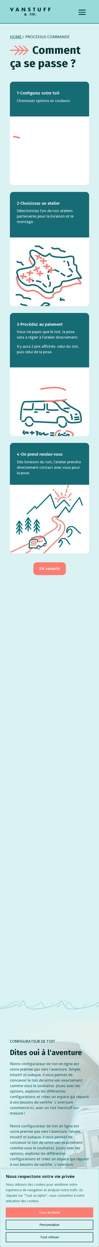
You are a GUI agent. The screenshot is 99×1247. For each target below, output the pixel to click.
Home (15, 36)
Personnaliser (49, 1225)
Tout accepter (49, 1212)
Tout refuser (49, 1237)
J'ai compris (49, 568)
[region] (49, 1208)
